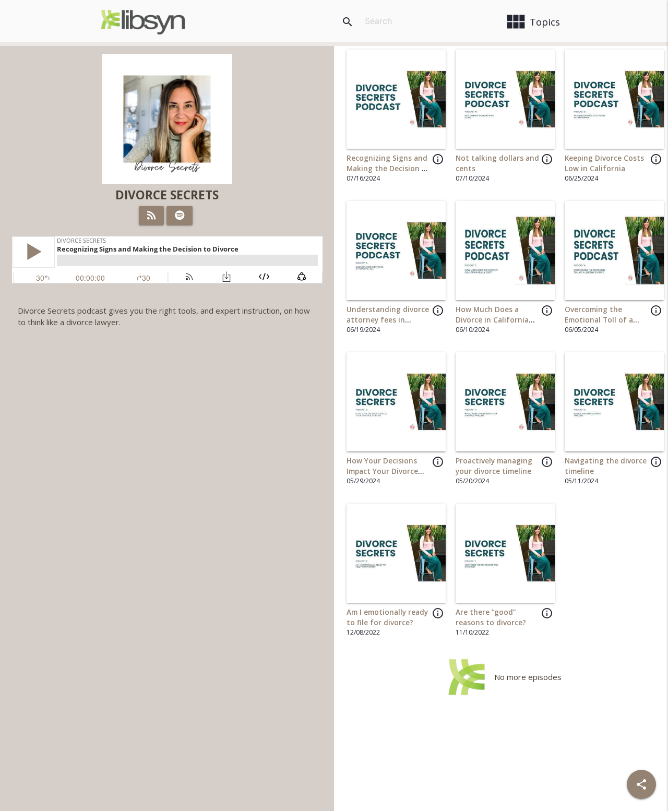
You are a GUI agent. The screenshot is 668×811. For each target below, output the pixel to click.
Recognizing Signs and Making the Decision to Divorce (388, 168)
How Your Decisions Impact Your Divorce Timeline (382, 471)
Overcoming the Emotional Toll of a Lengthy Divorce (599, 320)
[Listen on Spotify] (179, 215)
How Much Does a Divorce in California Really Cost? (492, 320)
